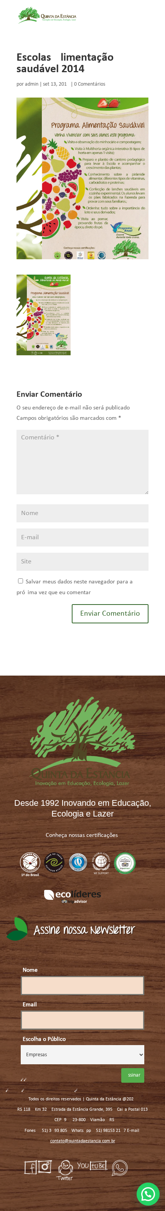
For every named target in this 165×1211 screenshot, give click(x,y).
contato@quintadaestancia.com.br (82, 1141)
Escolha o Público (44, 1039)
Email (30, 1005)
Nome (30, 970)
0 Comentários (89, 84)
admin (31, 84)
